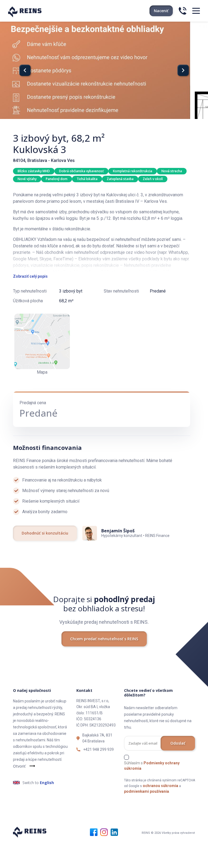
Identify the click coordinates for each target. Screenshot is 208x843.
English (47, 782)
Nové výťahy (27, 179)
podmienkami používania (146, 791)
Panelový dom (56, 179)
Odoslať (177, 743)
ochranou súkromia (160, 786)
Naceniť (161, 10)
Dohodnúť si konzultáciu (45, 533)
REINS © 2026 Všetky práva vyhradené (168, 833)
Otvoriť (19, 766)
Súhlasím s (152, 766)
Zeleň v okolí (153, 179)
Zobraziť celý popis (30, 276)
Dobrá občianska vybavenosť (81, 171)
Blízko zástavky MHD (34, 171)
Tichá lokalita (87, 179)
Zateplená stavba (120, 179)
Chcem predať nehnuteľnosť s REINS (104, 638)
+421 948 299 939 (98, 749)
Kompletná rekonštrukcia (132, 171)
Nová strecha (171, 171)
